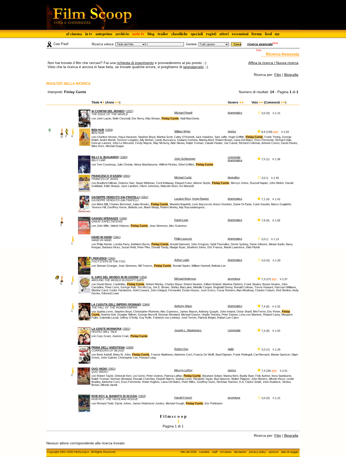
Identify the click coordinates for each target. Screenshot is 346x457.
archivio (122, 33)
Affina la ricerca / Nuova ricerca (273, 63)
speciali (197, 33)
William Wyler (182, 131)
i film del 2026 (188, 451)
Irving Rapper (200, 198)
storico (232, 131)
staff (214, 451)
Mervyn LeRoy (183, 370)
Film (277, 75)
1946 (123, 218)
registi (211, 33)
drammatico (235, 112)
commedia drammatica (235, 159)
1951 (126, 328)
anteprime (103, 33)
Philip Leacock (183, 238)
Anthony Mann (183, 305)
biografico (234, 177)
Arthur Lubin (181, 259)
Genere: (192, 44)
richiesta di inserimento (135, 63)
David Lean (181, 219)
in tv (88, 33)
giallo (231, 348)
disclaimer (240, 451)
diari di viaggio (289, 451)
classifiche (179, 33)
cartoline (204, 451)
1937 (129, 111)
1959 (109, 129)
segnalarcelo (193, 67)
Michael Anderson (185, 278)
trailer (163, 33)
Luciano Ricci (182, 198)
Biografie (291, 75)
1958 (130, 347)
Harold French (183, 397)
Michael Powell (183, 112)
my (277, 33)
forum (257, 33)
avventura (234, 278)
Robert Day (181, 348)
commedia (234, 330)
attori (224, 33)
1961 (126, 175)
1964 (146, 304)
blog (151, 33)
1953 (142, 396)
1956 (143, 277)
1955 (111, 258)
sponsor (273, 451)
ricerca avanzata (260, 44)
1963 (124, 157)
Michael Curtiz (183, 177)
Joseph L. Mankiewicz (188, 330)
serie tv (138, 33)
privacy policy (257, 451)
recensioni (240, 33)
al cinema (74, 33)
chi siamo (226, 451)
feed (268, 33)
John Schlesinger (185, 158)
